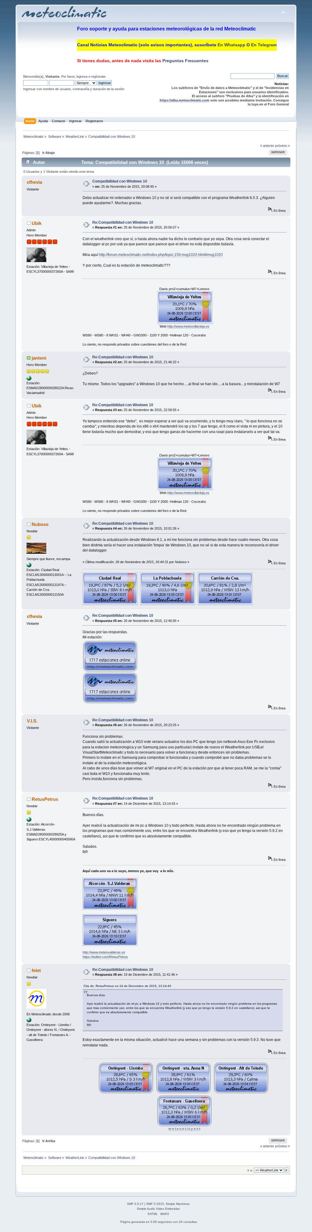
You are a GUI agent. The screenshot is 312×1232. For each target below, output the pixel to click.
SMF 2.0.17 (135, 1203)
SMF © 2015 (155, 1203)
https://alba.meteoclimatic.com (184, 100)
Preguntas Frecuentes (184, 60)
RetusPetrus (45, 799)
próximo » (282, 145)
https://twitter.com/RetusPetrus (105, 957)
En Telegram (264, 44)
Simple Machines (178, 1203)
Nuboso (40, 524)
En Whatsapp (231, 44)
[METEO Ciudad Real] (29, 566)
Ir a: (250, 1170)
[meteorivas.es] (29, 379)
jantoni (39, 357)
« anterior (267, 145)
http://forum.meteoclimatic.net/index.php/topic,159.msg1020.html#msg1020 (161, 255)
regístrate (98, 76)
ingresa (81, 76)
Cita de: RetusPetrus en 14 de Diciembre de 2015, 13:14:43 (127, 986)
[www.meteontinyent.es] (29, 1021)
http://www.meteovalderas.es (104, 952)
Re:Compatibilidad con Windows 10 (122, 222)
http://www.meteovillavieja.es (188, 326)
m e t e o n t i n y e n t (184, 1129)
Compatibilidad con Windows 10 (119, 181)
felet (36, 970)
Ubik (36, 223)
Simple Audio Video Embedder (158, 1208)
